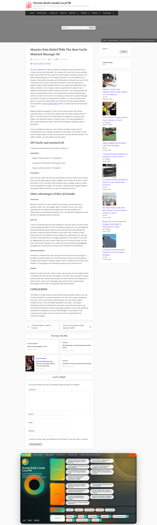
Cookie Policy (110, 510)
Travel (69, 520)
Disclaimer (100, 510)
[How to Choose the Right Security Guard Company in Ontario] (109, 109)
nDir (52, 59)
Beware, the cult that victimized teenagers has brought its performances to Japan (114, 224)
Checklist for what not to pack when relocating (77, 363)
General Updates (38, 64)
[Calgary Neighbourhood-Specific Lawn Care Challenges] (109, 134)
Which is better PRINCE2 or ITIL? (37, 346)
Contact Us (53, 13)
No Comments (62, 59)
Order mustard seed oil (50, 104)
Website (31, 431)
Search (105, 49)
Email (31, 422)
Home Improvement (120, 516)
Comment (33, 390)
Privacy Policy (42, 13)
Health (81, 516)
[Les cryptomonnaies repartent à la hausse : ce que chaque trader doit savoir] (109, 171)
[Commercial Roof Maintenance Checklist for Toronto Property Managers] (109, 241)
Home (32, 13)
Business (72, 13)
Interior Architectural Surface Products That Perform (78, 503)
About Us (63, 13)
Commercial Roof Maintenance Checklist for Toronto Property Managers (114, 252)
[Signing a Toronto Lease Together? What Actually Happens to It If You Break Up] (109, 81)
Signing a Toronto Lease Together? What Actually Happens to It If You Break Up (115, 91)
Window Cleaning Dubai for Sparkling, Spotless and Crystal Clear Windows (102, 497)
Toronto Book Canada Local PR (52, 3)
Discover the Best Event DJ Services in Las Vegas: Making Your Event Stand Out (45, 364)
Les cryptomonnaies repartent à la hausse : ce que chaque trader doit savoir (115, 182)
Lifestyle (84, 13)
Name (31, 414)
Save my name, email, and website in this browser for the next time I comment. (59, 439)
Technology (107, 13)
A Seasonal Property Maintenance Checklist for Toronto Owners (101, 466)
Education (105, 516)
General (94, 13)
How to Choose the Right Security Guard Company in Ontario (101, 460)
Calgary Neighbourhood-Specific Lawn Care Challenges (78, 466)
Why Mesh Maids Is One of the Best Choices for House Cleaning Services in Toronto (115, 210)
